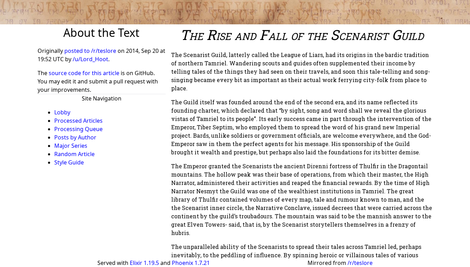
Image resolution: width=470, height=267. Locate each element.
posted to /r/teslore (91, 51)
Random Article (74, 154)
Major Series (70, 145)
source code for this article (84, 73)
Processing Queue (78, 129)
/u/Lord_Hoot (90, 59)
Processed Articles (78, 120)
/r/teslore (360, 263)
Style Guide (69, 162)
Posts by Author (75, 137)
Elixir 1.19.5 (144, 263)
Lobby (62, 112)
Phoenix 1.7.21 (191, 263)
